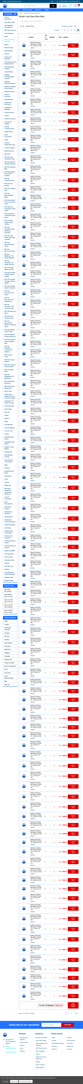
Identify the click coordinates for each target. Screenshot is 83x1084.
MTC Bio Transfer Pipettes (9, 360)
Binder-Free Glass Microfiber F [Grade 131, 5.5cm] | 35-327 (35, 744)
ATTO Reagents (9, 33)
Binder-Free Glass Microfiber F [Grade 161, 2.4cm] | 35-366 (35, 373)
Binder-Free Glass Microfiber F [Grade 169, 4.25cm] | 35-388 (35, 158)
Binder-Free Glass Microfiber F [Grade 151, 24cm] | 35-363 (36, 401)
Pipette (6, 415)
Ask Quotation (27, 10)
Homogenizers (8, 517)
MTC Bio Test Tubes (8, 356)
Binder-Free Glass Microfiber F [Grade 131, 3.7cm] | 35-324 (35, 775)
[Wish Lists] (71, 5)
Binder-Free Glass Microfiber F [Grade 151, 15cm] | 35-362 (36, 409)
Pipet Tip (7, 412)
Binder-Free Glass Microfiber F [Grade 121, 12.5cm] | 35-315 (35, 860)
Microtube (7, 154)
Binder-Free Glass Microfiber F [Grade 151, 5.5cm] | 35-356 (35, 466)
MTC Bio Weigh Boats (8, 370)
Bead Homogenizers (8, 503)
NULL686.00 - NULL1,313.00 (8, 595)
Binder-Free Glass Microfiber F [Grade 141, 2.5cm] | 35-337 (35, 651)
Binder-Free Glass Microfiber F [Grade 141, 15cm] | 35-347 (36, 554)
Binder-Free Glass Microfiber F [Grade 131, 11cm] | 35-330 (36, 717)
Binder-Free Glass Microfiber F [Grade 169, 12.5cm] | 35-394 (35, 101)
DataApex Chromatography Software (9, 76)
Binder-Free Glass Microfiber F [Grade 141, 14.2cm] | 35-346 (35, 563)
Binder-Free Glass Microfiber (9, 40)
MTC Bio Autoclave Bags (9, 168)
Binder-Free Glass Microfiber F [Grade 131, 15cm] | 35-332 (36, 698)
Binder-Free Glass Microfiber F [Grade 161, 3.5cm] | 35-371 (35, 323)
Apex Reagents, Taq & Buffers (9, 26)
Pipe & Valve (8, 409)
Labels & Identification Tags (9, 143)
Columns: (57, 30)
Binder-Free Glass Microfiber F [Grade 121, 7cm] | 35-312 (35, 887)
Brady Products (8, 47)
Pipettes (6, 569)
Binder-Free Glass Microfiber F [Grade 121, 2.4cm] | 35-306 (35, 948)
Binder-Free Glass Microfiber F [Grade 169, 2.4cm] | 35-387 (35, 168)
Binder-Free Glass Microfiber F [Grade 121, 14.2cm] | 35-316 (35, 850)
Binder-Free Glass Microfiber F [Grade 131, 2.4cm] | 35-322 (35, 795)
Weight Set (7, 485)
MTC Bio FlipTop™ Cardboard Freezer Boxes (9, 215)
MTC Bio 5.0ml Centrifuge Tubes (9, 158)
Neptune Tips (8, 659)
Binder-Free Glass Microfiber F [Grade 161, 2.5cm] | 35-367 (35, 362)
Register (64, 6)
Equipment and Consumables (8, 532)
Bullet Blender (8, 51)
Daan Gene (7, 673)
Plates (6, 421)
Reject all (14, 1081)
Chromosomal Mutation (11, 10)
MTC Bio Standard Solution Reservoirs (10, 335)
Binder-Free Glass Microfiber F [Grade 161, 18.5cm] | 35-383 (35, 206)
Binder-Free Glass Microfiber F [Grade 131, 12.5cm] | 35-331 (35, 708)
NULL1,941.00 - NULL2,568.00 (8, 606)
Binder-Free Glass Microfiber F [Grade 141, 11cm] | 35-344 (36, 583)
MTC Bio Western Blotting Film (9, 387)
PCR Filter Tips (8, 566)
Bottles (6, 44)
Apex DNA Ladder (9, 22)
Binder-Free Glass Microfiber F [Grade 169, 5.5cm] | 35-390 (35, 138)
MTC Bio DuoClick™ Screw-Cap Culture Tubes (10, 202)
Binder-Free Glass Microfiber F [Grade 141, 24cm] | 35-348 (36, 545)
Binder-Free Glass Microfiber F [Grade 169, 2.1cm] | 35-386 (35, 179)
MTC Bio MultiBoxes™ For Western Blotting (9, 256)
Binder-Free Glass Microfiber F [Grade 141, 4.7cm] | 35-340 (35, 620)
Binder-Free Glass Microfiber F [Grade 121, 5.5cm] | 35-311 (35, 897)
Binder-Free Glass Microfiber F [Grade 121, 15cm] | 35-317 (36, 841)
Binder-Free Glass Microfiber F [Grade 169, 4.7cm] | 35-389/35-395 (35, 148)
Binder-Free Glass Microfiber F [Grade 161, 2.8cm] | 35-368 (35, 352)
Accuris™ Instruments (7, 498)
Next (76, 1013)
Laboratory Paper (9, 560)
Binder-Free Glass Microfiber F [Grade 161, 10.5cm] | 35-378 (35, 254)
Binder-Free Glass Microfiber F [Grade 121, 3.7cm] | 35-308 (35, 927)
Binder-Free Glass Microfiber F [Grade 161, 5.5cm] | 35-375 (35, 282)
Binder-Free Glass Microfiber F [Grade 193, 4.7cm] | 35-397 (35, 91)
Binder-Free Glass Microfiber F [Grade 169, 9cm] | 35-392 (35, 119)
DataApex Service (9, 91)
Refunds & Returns (51, 1075)
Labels (6, 140)
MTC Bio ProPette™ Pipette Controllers (10, 287)
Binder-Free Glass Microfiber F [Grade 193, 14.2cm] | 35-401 (35, 53)
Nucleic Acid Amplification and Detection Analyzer (10, 396)
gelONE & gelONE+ (9, 550)
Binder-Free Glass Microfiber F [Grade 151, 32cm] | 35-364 (36, 392)
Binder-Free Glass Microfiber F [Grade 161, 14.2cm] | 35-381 (35, 225)
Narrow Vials (8, 391)
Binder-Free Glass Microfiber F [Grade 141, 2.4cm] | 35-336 (35, 661)
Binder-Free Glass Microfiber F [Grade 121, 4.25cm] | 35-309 (35, 917)
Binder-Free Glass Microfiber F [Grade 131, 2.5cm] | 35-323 (35, 785)
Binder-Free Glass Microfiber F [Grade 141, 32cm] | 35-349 (36, 536)
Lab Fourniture (8, 557)
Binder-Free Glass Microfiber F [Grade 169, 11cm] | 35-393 (36, 111)
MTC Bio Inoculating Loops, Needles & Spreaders (9, 230)
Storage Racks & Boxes (9, 472)
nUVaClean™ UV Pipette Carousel (9, 402)
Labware (6, 563)
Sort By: (22, 26)
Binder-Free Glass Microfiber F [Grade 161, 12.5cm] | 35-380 (35, 235)
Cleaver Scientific (9, 663)
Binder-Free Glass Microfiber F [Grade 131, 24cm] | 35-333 (36, 689)
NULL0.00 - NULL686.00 (8, 590)
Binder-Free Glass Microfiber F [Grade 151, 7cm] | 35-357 (35, 456)
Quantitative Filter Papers (9, 443)
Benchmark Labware (7, 508)
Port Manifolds (8, 424)
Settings (5, 1081)
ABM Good (7, 649)
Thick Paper (7, 476)
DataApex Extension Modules (9, 82)
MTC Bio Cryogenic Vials (10, 189)
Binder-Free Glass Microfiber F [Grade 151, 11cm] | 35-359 (36, 439)
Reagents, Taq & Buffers (9, 448)
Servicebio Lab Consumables (8, 461)
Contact (38, 10)
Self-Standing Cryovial (8, 456)
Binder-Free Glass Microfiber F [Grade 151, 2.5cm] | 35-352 (35, 507)
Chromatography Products (9, 67)
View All (6, 684)
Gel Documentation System (9, 541)
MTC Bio (6, 636)
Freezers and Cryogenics (8, 537)
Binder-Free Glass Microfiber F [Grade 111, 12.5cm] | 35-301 (35, 994)
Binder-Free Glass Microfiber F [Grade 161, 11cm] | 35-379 (36, 245)
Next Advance (8, 643)
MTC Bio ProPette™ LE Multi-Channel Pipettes (10, 274)
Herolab (6, 639)
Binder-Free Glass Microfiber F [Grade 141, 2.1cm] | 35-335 (35, 671)
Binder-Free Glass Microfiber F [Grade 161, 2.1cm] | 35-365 (35, 383)
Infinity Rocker (8, 131)
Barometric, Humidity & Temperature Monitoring (8, 491)
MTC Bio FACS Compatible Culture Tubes (10, 208)
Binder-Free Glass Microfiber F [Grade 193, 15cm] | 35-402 (36, 44)
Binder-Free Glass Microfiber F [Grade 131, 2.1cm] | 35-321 (35, 805)
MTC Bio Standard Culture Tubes (9, 330)
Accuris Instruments (7, 18)
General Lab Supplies (7, 122)
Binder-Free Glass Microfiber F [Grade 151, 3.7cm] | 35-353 (35, 496)
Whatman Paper (9, 580)
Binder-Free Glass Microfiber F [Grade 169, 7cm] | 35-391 (35, 128)
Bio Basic (7, 633)
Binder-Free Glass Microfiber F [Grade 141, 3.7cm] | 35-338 (35, 641)
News (47, 10)
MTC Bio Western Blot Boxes (9, 382)
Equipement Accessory (7, 103)
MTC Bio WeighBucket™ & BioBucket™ (9, 376)
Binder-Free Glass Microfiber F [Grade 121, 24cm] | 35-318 (36, 832)
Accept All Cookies (25, 1081)
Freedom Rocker (9, 112)
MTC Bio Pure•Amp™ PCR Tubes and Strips (9, 306)
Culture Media (8, 72)
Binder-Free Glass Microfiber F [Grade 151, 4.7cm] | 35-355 (35, 476)
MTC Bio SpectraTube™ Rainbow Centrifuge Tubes (10, 323)
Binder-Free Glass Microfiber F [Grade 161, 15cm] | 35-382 (36, 216)
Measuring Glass (9, 151)
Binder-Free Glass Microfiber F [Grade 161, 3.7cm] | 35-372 (35, 313)
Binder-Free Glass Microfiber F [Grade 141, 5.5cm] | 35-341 (35, 610)
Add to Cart (73, 45)
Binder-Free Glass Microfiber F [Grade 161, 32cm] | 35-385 (36, 188)
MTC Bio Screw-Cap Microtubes (9, 317)
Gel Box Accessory (9, 119)
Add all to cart (73, 1005)
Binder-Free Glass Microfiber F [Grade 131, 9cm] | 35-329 (35, 726)
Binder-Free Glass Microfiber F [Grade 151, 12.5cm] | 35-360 (35, 429)
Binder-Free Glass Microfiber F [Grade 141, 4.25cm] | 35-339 (35, 630)
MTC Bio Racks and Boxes (10, 312)
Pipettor (6, 418)
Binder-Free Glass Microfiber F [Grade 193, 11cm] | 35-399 (36, 73)
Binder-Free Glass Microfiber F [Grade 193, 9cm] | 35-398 (35, 82)
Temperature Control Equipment (9, 520)
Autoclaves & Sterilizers (8, 512)
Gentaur (6, 624)
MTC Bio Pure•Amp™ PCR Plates (9, 292)
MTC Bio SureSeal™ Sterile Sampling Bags (10, 341)
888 (5, 681)
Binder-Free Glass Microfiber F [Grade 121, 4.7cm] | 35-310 (35, 907)
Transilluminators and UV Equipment (9, 573)
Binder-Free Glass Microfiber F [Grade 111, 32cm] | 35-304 (36, 968)
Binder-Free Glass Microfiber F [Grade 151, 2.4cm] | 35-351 (35, 517)
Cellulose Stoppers (9, 525)
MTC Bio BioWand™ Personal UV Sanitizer (10, 173)
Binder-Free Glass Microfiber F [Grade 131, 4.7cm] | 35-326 (35, 754)
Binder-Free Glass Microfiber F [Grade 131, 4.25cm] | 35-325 (35, 764)
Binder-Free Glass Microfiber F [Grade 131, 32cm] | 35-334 (36, 681)
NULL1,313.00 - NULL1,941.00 (8, 601)
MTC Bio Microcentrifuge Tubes (9, 244)
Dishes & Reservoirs (7, 95)
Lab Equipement (9, 554)
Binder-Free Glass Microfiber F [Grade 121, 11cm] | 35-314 (36, 870)
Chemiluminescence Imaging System (10, 63)
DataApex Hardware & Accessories (10, 87)
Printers (6, 434)
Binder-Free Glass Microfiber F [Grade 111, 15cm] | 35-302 (36, 985)
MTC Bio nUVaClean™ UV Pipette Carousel (9, 262)
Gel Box (6, 115)
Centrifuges (7, 528)
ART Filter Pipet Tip (10, 30)
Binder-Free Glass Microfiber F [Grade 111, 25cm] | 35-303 (36, 976)
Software (7, 468)
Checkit (6, 54)
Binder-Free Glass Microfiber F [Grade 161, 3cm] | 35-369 (35, 342)
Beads (6, 36)
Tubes (6, 479)
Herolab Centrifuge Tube (9, 127)
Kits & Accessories (8, 135)
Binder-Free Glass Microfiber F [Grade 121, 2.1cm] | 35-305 (35, 958)
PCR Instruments (9, 406)
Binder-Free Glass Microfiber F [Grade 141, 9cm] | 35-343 (35, 592)
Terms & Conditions (12, 1075)
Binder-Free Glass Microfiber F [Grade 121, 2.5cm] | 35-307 (35, 938)
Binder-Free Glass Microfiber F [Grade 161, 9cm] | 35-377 (35, 264)
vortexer (6, 482)
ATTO (6, 669)
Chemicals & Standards (8, 58)
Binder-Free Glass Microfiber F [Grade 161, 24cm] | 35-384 (36, 197)
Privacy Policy (70, 1075)
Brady (6, 621)
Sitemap (22, 1051)
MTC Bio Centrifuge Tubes (9, 179)
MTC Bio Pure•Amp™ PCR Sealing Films (9, 299)
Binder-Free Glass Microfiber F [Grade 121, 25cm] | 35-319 (36, 823)
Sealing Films (8, 452)
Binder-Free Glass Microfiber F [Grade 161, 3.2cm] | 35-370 (35, 333)
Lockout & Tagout (9, 148)
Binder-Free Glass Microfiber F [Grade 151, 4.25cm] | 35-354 (35, 486)
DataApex (7, 653)
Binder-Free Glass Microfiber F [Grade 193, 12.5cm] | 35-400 (35, 64)
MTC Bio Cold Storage (8, 184)
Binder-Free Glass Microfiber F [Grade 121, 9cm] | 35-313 (35, 878)
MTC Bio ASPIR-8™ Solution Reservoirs (10, 163)
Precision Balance (9, 428)
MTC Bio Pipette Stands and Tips (9, 268)
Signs (6, 465)
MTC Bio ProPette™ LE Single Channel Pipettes (10, 281)
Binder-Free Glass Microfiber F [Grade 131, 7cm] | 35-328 (35, 734)
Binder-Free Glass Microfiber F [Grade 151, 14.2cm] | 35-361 (35, 419)
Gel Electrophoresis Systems (10, 546)
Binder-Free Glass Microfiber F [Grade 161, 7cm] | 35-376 (35, 272)
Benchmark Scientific (7, 628)
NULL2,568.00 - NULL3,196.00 (8, 611)
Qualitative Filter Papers (9, 438)
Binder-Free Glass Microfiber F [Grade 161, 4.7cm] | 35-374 (35, 292)
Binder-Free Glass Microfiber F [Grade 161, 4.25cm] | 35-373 (35, 302)
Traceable (7, 656)
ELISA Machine (8, 99)
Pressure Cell (8, 431)
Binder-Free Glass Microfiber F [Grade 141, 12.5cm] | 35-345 (35, 574)
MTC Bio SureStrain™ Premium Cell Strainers (8, 349)
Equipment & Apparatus (8, 108)
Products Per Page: (67, 26)
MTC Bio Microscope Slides (9, 250)
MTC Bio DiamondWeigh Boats (8, 195)
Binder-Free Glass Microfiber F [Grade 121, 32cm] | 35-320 (36, 815)
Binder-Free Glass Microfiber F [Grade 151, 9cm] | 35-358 (35, 447)
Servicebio (7, 646)
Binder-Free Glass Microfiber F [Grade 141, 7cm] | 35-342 (35, 600)
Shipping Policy (31, 1075)
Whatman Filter (8, 577)
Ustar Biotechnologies (9, 677)
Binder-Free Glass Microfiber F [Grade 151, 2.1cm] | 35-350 (35, 527)
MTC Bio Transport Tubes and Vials (9, 365)
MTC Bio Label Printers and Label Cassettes (9, 237)
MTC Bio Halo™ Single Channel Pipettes (8, 222)
